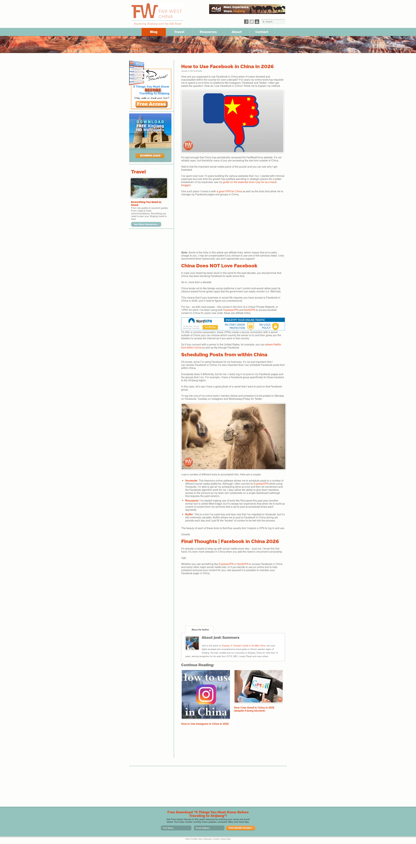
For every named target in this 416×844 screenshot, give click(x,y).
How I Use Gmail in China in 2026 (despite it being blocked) (254, 709)
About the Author (200, 629)
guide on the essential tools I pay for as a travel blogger (229, 183)
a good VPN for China (229, 191)
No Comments (196, 70)
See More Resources (146, 224)
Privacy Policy (226, 839)
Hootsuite (191, 480)
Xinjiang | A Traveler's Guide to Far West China (244, 645)
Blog (153, 32)
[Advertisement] (233, 225)
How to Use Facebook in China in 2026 (227, 66)
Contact (261, 32)
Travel (179, 32)
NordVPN (249, 310)
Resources (208, 32)
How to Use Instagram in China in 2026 (205, 724)
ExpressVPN (230, 310)
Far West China (157, 14)
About (237, 32)
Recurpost (191, 500)
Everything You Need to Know (146, 204)
